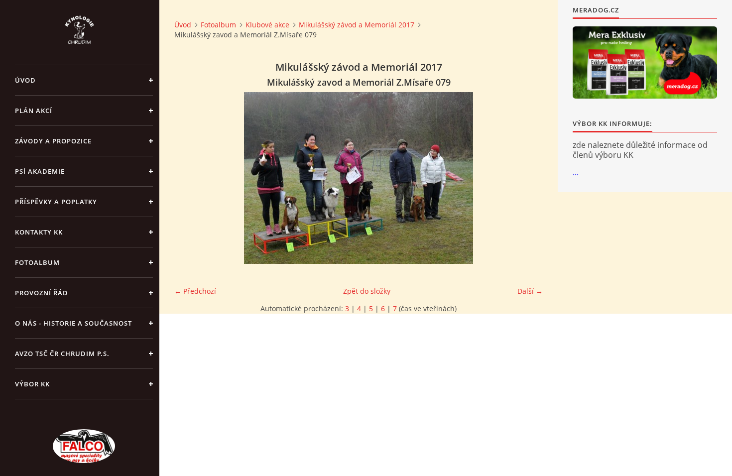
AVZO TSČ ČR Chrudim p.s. (62, 353)
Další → (530, 291)
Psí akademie (40, 171)
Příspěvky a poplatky (56, 201)
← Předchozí (195, 291)
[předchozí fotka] (190, 178)
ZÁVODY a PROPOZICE (53, 140)
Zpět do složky (366, 291)
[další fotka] (526, 178)
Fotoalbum (37, 262)
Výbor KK (32, 383)
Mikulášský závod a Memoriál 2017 (356, 24)
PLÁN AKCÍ (33, 110)
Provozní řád (41, 292)
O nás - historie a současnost (73, 323)
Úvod (25, 80)
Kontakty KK (39, 232)
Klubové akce (267, 24)
